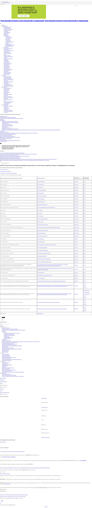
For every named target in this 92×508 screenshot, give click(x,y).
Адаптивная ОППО (9, 46)
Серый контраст (19, 146)
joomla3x (46, 506)
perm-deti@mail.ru (83, 460)
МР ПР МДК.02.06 (86, 294)
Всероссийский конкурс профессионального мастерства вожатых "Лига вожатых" (14, 156)
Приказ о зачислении (7, 96)
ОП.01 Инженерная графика (42, 247)
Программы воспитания (10, 45)
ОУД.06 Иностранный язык (42, 195)
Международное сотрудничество (7, 68)
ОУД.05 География (40, 193)
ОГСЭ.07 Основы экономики (42, 236)
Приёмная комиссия (7, 88)
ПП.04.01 (84, 310)
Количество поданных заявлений (8, 367)
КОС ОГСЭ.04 (76, 227)
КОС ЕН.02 (76, 241)
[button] (46, 143)
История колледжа (7, 73)
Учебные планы (8, 44)
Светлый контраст (5, 146)
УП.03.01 (84, 302)
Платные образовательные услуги (8, 58)
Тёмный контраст (12, 146)
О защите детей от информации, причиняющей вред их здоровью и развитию (14, 494)
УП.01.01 (84, 285)
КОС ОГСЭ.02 (76, 221)
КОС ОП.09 (76, 272)
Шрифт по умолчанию (26, 145)
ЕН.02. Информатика (40, 241)
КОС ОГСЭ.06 (76, 233)
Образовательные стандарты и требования (8, 29)
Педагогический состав (8, 48)
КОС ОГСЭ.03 (76, 224)
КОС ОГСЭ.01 (76, 218)
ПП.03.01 (84, 304)
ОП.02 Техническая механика (42, 250)
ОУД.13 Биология (40, 215)
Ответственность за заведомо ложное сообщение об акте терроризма (12, 496)
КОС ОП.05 (76, 258)
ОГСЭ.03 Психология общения (42, 224)
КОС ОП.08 (76, 269)
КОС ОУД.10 (76, 207)
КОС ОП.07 (76, 265)
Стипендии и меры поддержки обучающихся (8, 56)
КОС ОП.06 (76, 261)
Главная (3, 25)
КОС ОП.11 (76, 278)
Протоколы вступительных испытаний (8, 369)
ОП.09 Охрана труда (40, 272)
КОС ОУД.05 (76, 193)
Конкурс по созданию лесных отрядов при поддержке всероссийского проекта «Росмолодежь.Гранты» (18, 154)
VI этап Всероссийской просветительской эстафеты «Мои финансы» (12, 152)
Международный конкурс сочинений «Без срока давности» (10, 158)
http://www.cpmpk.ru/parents (5, 473)
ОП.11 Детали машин (41, 278)
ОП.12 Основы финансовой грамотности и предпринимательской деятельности (51, 281)
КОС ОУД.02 (76, 184)
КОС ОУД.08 (76, 201)
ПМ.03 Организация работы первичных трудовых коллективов (48, 302)
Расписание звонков (7, 77)
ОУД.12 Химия (39, 213)
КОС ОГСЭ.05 (76, 230)
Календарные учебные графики (7, 125)
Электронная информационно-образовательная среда (8, 83)
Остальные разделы (7, 72)
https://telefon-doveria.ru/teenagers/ (9, 456)
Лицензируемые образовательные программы (10, 122)
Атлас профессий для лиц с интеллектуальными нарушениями (8, 102)
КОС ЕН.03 (76, 244)
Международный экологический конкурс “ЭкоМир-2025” (10, 157)
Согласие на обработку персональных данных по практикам (8, 111)
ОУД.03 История (40, 187)
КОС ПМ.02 (76, 294)
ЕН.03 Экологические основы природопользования (46, 244)
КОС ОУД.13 (76, 215)
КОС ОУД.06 (76, 195)
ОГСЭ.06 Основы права (41, 233)
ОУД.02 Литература (40, 184)
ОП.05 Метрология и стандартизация (43, 258)
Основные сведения (7, 27)
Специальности (6, 89)
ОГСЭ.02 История (40, 221)
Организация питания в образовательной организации (8, 70)
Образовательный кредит (8, 81)
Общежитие (6, 93)
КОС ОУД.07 (76, 198)
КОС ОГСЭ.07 (76, 236)
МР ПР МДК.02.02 (86, 290)
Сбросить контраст (26, 146)
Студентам (4, 75)
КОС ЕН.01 (76, 238)
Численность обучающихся (8, 40)
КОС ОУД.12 (76, 213)
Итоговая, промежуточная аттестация (9, 357)
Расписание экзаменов (8, 78)
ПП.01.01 (84, 287)
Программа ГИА (40, 313)
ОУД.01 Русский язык (40, 181)
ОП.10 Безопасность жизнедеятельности (44, 275)
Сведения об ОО (5, 26)
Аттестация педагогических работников (6, 108)
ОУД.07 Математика (40, 198)
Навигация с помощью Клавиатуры (8, 147)
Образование (6, 35)
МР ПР (84, 181)
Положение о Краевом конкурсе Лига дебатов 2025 (9, 155)
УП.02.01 (84, 295)
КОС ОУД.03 (76, 187)
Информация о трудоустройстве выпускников (10, 128)
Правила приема (7, 92)
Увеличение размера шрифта (17, 145)
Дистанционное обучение (8, 86)
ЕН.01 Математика (40, 238)
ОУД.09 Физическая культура (42, 204)
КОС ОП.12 (76, 281)
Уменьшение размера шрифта (7, 145)
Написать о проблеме (23, 15)
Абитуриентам (4, 87)
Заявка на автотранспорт (8, 105)
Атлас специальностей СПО (7, 370)
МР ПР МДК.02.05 (86, 292)
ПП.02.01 (84, 297)
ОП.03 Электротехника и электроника (43, 253)
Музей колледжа (7, 74)
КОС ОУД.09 (76, 204)
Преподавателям (5, 104)
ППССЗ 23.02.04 (3, 169)
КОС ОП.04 (76, 256)
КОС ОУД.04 (76, 190)
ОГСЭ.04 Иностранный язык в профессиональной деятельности (48, 227)
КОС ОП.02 (76, 250)
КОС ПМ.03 (76, 302)
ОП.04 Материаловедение (42, 256)
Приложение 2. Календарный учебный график (8, 173)
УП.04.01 (84, 308)
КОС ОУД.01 (76, 181)
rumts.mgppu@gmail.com (6, 483)
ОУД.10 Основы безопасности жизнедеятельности (46, 207)
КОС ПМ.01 (76, 285)
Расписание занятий (7, 76)
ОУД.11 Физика (39, 210)
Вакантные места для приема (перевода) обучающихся (7, 64)
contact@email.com (6, 2)
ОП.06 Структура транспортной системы (44, 261)
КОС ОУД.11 (76, 210)
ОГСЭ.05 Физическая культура (42, 230)
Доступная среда (7, 66)
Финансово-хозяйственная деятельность (6, 60)
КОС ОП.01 (76, 247)
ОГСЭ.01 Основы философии (42, 218)
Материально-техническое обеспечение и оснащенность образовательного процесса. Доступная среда (8, 52)
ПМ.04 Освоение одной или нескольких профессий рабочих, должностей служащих (52, 308)
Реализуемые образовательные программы (9, 37)
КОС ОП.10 (76, 275)
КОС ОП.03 (76, 253)
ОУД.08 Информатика (41, 201)
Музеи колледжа (3, 139)
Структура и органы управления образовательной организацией (7, 32)
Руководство (6, 47)
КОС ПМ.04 (76, 308)
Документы (6, 34)
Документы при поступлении (6, 91)
